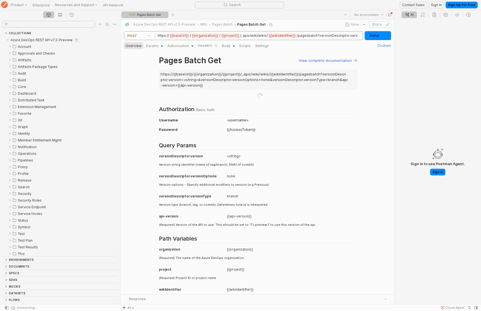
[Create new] (100, 24)
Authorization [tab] (178, 46)
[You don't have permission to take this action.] (173, 14)
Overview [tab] (134, 46)
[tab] (48, 14)
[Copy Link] (387, 24)
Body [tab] (226, 46)
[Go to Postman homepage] (4, 5)
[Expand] (10, 46)
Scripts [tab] (245, 46)
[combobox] (368, 15)
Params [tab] (152, 46)
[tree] (60, 146)
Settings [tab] (262, 46)
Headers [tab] (207, 45)
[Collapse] (8, 40)
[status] (23, 307)
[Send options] (387, 35)
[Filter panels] (6, 24)
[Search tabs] (345, 14)
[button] (389, 15)
